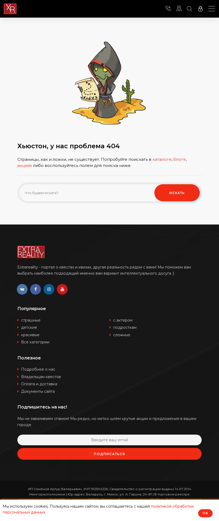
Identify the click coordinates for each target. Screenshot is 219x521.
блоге (179, 159)
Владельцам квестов (41, 376)
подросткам (124, 327)
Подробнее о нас (38, 369)
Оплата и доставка (39, 384)
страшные (31, 320)
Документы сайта (38, 391)
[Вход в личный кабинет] (200, 8)
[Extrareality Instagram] (49, 289)
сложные (121, 334)
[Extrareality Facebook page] (35, 289)
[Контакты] (168, 9)
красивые (30, 334)
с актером (122, 320)
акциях (24, 165)
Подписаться (109, 454)
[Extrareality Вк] (22, 289)
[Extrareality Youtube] (62, 289)
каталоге (161, 159)
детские (29, 327)
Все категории (35, 342)
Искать (177, 193)
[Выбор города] (179, 9)
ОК (205, 513)
